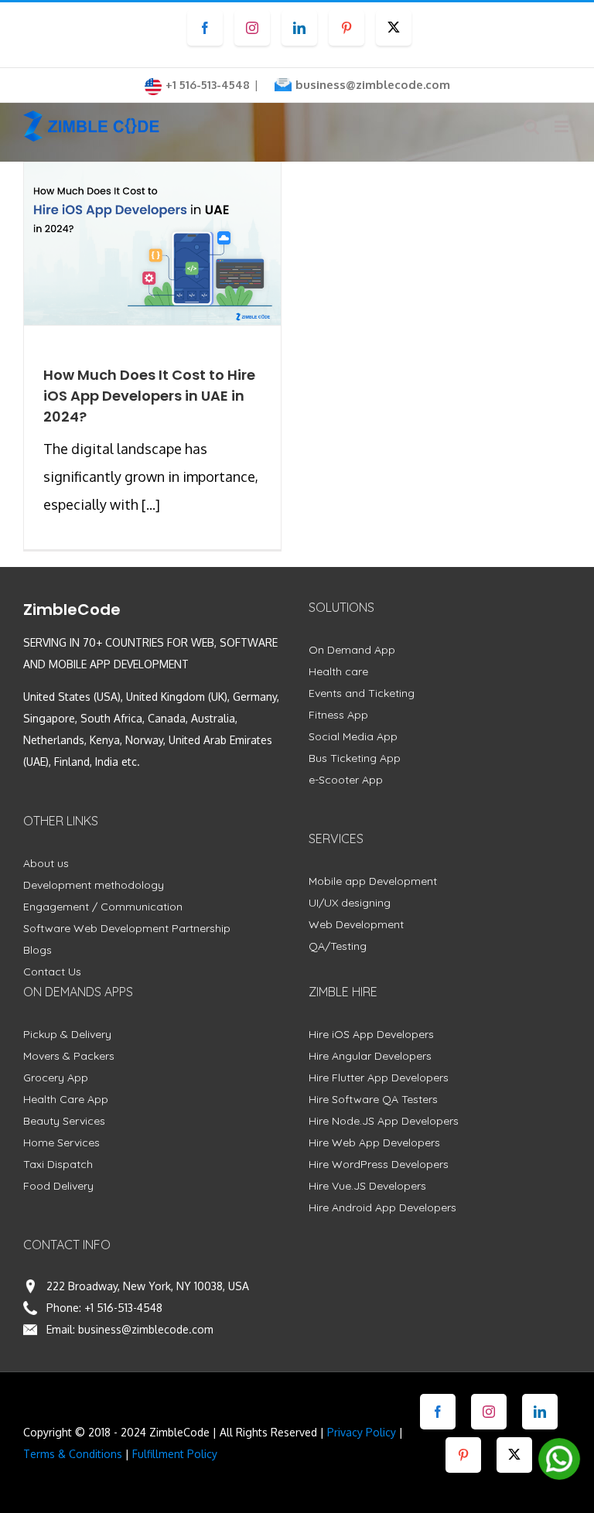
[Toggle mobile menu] (563, 126)
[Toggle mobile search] (531, 126)
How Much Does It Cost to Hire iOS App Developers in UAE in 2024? (149, 395)
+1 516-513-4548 (123, 1307)
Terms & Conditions (72, 1453)
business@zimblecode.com (372, 84)
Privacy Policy (361, 1432)
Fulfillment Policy (174, 1453)
